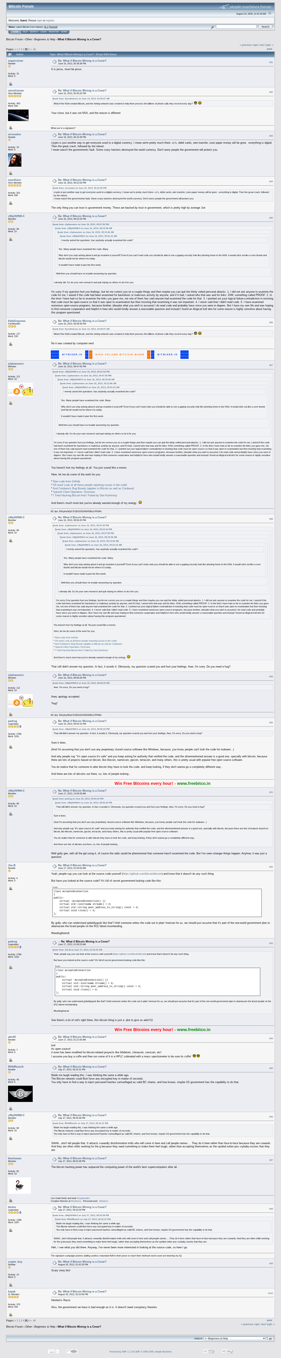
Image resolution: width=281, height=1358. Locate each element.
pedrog (12, 721)
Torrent (53, 27)
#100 (270, 1293)
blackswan (14, 1158)
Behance (103, 1201)
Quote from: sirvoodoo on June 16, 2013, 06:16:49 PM (79, 188)
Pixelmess (76, 1201)
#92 (271, 867)
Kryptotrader (83, 1198)
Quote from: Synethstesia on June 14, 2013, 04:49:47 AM (80, 98)
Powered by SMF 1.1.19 (121, 1351)
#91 (271, 792)
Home (16, 32)
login (39, 20)
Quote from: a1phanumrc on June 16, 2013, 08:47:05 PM (80, 525)
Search (34, 32)
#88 (271, 519)
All (34, 49)
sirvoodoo (14, 134)
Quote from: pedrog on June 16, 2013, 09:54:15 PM (77, 799)
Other (28, 39)
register (50, 20)
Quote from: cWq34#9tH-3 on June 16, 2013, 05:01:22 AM (88, 236)
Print (269, 49)
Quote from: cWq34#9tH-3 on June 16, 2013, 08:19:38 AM (83, 228)
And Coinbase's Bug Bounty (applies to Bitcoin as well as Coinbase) (93, 488)
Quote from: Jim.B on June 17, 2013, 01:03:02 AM (77, 950)
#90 (271, 722)
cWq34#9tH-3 (16, 216)
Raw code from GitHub (66, 481)
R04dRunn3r (16, 1066)
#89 (271, 676)
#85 (271, 218)
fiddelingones (17, 320)
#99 (271, 1263)
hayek (11, 1291)
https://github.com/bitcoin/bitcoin (142, 873)
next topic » (266, 44)
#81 (271, 62)
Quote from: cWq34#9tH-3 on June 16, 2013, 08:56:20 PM (80, 683)
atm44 (12, 1036)
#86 (271, 322)
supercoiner (15, 60)
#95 (271, 1068)
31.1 (46, 27)
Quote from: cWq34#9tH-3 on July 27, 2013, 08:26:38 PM (80, 1215)
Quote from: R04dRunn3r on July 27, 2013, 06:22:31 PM (80, 1123)
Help (25, 32)
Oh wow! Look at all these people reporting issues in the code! (90, 484)
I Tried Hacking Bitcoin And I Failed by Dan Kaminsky (85, 495)
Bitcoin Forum (14, 39)
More (64, 32)
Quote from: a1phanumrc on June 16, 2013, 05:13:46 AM (85, 232)
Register (54, 32)
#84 (271, 181)
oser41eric (14, 179)
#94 (271, 1038)
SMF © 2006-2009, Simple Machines (153, 1351)
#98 (271, 1209)
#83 (271, 136)
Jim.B (11, 865)
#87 (271, 365)
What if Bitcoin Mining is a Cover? (79, 39)
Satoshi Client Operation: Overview (74, 491)
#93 (271, 943)
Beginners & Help (44, 39)
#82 (271, 92)
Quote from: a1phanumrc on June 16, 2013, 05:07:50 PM (80, 224)
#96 (271, 1117)
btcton (12, 1207)
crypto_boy (15, 1261)
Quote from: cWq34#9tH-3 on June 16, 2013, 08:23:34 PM (80, 372)
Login (43, 32)
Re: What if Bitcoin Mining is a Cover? (82, 60)
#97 (271, 1160)
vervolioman (16, 90)
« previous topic (249, 44)
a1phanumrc (16, 363)
